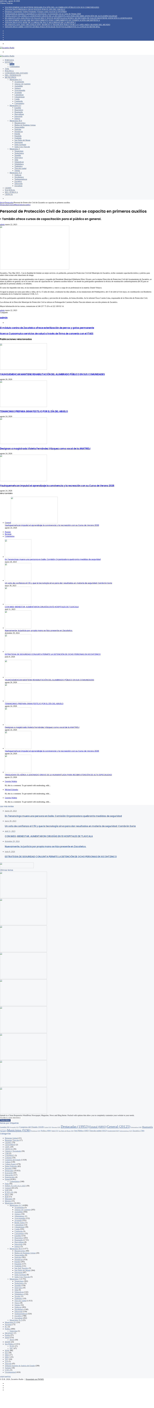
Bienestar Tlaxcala (12, 1140)
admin (2, 224)
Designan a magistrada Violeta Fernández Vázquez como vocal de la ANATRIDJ (36, 12)
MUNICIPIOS (10, 77)
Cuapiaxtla (18, 101)
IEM (6, 1197)
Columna (8, 1158)
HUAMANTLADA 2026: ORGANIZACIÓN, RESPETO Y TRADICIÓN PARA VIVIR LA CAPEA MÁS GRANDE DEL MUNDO (57, 25)
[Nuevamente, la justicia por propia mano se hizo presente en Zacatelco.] (18, 628)
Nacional (8, 1324)
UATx (7, 1370)
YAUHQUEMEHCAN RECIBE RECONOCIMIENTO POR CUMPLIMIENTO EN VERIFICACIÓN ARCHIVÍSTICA (52, 20)
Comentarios (9, 536)
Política (46, 1131)
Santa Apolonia (20, 145)
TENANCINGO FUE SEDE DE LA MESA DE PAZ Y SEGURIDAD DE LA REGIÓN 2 (40, 22)
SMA (7, 1355)
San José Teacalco (21, 1268)
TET (6, 1359)
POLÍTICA (9, 71)
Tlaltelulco (18, 166)
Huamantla (18, 112)
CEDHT (8, 188)
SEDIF (7, 1342)
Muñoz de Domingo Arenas (25, 125)
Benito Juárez (19, 1223)
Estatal (97, 1126)
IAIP (6, 1190)
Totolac (17, 171)
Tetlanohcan (19, 162)
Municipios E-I (15, 106)
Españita (17, 108)
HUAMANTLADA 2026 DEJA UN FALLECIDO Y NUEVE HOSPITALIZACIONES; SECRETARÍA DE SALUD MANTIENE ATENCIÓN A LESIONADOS (68, 18)
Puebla (7, 1335)
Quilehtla (17, 138)
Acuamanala (19, 82)
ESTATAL (9, 62)
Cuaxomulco (19, 103)
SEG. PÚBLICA (11, 192)
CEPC (7, 1147)
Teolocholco (19, 153)
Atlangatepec (19, 1216)
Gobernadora (15, 66)
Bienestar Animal (11, 1138)
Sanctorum (18, 142)
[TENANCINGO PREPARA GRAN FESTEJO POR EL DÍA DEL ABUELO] (23, 406)
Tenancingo (18, 151)
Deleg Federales (11, 1166)
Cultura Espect (10, 1164)
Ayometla (18, 93)
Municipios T (15, 149)
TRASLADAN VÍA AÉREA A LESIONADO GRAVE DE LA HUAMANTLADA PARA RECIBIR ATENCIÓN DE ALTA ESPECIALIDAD (61, 16)
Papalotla (17, 136)
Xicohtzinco (19, 177)
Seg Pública (81, 1131)
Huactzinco (18, 110)
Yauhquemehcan (20, 179)
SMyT (7, 1357)
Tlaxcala (8, 1363)
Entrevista (13, 1331)
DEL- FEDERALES (13, 75)
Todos (12, 64)
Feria (7, 1184)
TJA (6, 1361)
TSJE (7, 69)
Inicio (2, 203)
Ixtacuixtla (18, 116)
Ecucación (9, 1173)
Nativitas (17, 129)
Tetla (16, 160)
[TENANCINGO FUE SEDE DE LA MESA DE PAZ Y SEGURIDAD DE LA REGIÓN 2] (23, 1086)
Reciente (8, 534)
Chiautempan (19, 97)
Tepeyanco (18, 158)
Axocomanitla (19, 90)
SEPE (7, 1350)
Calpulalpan (19, 95)
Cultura (7, 1162)
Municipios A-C (16, 80)
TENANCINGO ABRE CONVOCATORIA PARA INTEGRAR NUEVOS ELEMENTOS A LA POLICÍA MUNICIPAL (52, 27)
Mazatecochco (19, 123)
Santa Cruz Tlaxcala (22, 147)
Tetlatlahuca (19, 164)
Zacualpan (18, 186)
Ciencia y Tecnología (13, 1151)
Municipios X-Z (16, 173)
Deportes (56, 1127)
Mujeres (8, 1201)
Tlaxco (17, 1303)
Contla (16, 99)
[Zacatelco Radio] (7, 48)
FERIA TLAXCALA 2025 (15, 1186)
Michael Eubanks (11, 790)
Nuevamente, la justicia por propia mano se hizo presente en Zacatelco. (39, 630)
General (12, 205)
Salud (54, 1131)
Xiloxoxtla (18, 184)
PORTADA (9, 60)
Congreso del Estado (31, 1127)
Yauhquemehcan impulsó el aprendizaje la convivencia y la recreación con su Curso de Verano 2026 (43, 14)
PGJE (12, 1346)
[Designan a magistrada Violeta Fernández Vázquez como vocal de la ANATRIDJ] (23, 443)
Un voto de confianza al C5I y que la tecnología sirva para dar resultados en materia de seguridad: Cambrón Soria (58, 583)
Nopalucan (18, 132)
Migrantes (8, 1199)
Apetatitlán (18, 86)
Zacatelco (18, 181)
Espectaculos (10, 1177)
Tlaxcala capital (20, 168)
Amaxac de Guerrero (22, 84)
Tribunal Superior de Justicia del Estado (20, 1366)
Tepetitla (17, 155)
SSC (11, 1348)
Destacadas (9, 203)
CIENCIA (9, 194)
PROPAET (9, 1333)
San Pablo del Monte (22, 140)
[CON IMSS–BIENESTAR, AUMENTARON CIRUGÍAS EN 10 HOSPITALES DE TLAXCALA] (18, 604)
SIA (6, 1353)
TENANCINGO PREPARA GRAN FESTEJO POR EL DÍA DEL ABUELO (35, 9)
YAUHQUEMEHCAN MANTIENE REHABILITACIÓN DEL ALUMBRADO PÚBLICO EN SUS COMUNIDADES (52, 7)
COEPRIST (9, 1155)
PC (6, 1327)
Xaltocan (17, 175)
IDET (7, 1194)
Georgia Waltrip (11, 781)
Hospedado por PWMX (35, 1379)
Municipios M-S (16, 121)
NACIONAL (10, 190)
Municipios (19, 205)
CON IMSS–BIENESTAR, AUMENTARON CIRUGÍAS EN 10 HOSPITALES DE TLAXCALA (42, 606)
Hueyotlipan (19, 114)
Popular (8, 532)
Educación (9, 1175)
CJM (7, 1153)
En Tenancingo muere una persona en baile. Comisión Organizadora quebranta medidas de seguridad (53, 559)
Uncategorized (113, 1131)
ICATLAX (9, 1192)
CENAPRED (10, 1145)
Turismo (8, 1368)
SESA (12, 1340)
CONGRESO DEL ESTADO (16, 73)
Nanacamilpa (19, 127)
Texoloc (17, 1296)
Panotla (17, 134)
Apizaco (17, 88)
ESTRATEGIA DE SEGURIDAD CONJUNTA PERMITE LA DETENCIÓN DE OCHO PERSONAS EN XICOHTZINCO (53, 654)
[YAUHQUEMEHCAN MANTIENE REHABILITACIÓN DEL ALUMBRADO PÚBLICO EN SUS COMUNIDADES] (23, 369)
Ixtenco (17, 119)
